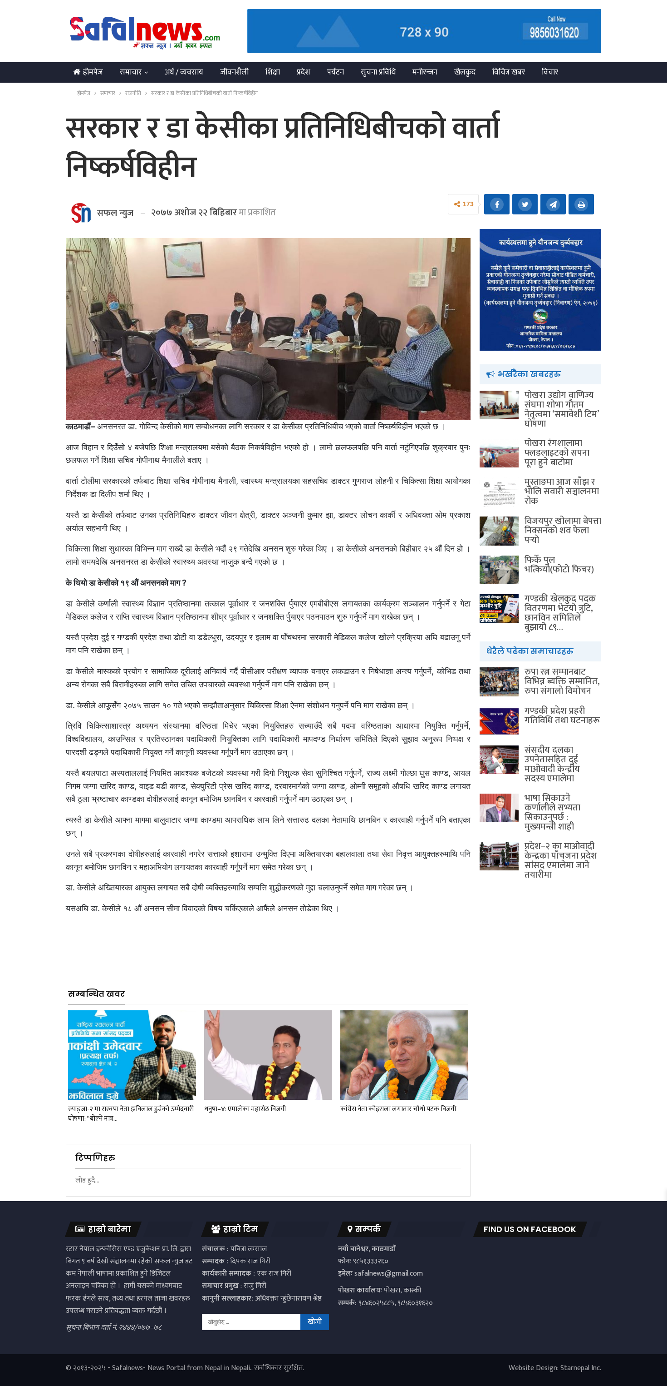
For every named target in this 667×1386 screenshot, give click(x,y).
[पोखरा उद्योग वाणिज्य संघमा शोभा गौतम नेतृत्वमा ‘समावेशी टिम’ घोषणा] (499, 405)
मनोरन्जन (424, 72)
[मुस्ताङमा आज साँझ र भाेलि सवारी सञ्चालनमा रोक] (499, 492)
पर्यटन (335, 72)
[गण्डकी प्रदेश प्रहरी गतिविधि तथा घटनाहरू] (499, 720)
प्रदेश (303, 72)
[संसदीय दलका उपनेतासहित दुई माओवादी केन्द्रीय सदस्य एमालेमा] (499, 760)
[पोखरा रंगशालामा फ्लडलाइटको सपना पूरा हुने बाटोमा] (499, 453)
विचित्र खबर (508, 72)
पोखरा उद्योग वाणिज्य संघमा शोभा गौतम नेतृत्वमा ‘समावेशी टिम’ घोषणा (561, 409)
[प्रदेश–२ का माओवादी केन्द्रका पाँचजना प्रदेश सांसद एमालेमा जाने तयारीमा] (499, 856)
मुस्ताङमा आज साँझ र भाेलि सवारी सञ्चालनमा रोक (562, 491)
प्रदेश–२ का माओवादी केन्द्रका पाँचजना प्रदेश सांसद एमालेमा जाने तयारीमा (561, 861)
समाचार (131, 72)
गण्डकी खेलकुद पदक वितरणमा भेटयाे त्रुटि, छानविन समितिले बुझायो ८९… (560, 613)
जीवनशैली (234, 72)
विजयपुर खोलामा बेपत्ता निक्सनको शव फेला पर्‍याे (563, 530)
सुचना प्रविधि (378, 72)
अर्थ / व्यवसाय (184, 72)
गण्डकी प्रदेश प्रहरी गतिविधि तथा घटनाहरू (562, 715)
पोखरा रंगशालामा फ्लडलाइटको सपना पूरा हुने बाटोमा (557, 453)
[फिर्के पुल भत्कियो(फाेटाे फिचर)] (499, 570)
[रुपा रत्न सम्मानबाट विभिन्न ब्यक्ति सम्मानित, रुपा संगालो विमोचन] (499, 681)
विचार (550, 72)
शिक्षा (272, 72)
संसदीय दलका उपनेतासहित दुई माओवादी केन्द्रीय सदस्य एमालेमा (552, 764)
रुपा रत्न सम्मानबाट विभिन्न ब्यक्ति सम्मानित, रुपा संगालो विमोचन (562, 681)
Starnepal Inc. (580, 1368)
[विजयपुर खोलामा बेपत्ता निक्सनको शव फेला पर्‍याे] (499, 531)
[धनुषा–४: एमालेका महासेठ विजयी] (268, 1055)
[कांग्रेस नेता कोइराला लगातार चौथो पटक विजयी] (404, 1055)
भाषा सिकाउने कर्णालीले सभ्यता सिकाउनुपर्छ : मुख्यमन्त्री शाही (552, 812)
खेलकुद (465, 72)
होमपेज (93, 72)
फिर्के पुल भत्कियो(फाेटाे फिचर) (559, 564)
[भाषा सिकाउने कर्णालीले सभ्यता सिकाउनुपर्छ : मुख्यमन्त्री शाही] (499, 808)
